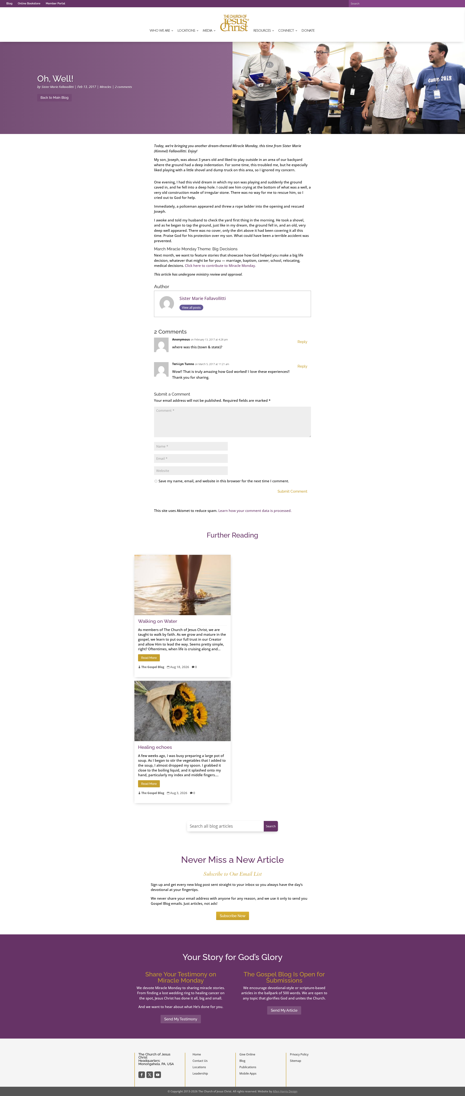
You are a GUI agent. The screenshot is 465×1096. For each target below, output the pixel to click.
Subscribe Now (232, 916)
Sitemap (295, 1061)
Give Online (247, 1054)
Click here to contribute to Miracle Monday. (220, 265)
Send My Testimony (180, 1019)
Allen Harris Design (285, 1091)
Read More (149, 658)
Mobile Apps (247, 1073)
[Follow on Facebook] (141, 1074)
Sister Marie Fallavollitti (58, 87)
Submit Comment (292, 491)
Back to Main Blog (54, 97)
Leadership (200, 1073)
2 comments (123, 87)
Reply (302, 342)
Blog (9, 3)
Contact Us (200, 1061)
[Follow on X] (149, 1074)
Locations (186, 30)
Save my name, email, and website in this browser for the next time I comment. (224, 481)
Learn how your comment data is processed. (255, 510)
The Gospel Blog (152, 667)
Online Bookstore (29, 3)
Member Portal (55, 3)
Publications (247, 1067)
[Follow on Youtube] (157, 1074)
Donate (308, 30)
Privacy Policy (299, 1054)
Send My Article (284, 1010)
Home (197, 1054)
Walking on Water (157, 621)
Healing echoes (155, 747)
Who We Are (160, 30)
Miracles (105, 87)
